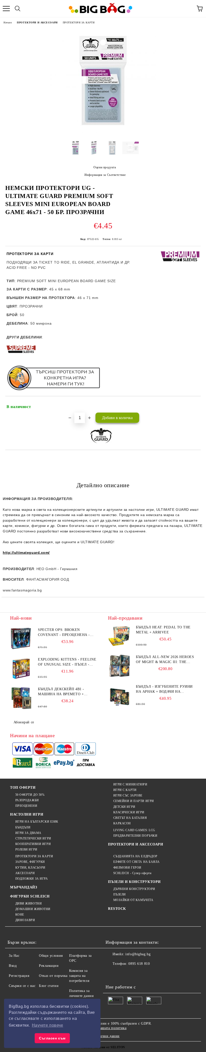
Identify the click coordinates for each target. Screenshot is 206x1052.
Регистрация (19, 976)
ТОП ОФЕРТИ (23, 787)
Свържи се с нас (22, 986)
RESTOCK (117, 909)
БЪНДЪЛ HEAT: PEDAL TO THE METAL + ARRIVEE (163, 629)
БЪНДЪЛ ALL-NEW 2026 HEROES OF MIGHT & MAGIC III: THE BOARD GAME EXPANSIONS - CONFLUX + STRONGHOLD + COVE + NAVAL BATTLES (165, 660)
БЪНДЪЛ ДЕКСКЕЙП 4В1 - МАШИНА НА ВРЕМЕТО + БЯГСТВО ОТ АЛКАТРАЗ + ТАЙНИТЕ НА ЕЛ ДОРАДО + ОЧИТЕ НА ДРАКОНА (62, 692)
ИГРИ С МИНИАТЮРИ (130, 784)
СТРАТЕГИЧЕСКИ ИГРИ (33, 838)
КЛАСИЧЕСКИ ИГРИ (128, 812)
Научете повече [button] (47, 1025)
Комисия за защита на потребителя (79, 976)
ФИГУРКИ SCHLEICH (30, 896)
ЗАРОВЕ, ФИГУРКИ (30, 862)
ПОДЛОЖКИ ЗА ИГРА (31, 878)
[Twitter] (123, 974)
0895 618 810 (139, 964)
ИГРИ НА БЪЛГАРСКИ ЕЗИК (36, 821)
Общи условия (51, 956)
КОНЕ (19, 914)
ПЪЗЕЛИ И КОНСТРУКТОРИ (134, 882)
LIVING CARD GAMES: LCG (134, 830)
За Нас (14, 956)
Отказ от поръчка (53, 976)
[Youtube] (145, 974)
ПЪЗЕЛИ (119, 894)
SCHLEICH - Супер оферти (132, 873)
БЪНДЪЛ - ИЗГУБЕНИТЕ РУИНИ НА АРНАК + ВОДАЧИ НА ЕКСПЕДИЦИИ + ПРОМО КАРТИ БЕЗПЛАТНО (164, 689)
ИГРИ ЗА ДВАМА (28, 833)
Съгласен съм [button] (52, 1038)
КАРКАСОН (122, 823)
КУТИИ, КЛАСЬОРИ (30, 867)
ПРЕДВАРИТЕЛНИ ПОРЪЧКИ (135, 835)
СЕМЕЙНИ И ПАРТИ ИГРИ (133, 801)
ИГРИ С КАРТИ (124, 790)
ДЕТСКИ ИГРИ (124, 807)
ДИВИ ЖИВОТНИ (28, 903)
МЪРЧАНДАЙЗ (23, 887)
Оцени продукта (104, 167)
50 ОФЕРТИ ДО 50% (30, 794)
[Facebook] (112, 974)
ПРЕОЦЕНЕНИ (26, 806)
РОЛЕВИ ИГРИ (26, 849)
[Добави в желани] (193, 405)
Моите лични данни (103, 1036)
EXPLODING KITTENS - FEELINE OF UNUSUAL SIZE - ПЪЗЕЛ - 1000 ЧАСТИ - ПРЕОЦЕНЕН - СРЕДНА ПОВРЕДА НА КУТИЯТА (67, 662)
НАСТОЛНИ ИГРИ (26, 814)
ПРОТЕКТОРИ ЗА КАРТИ (79, 22)
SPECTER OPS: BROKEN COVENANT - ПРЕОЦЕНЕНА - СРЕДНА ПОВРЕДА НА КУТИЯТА (67, 632)
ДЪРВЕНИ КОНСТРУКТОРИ (134, 889)
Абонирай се (24, 722)
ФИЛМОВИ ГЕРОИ (127, 867)
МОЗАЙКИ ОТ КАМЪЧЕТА (133, 900)
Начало (8, 22)
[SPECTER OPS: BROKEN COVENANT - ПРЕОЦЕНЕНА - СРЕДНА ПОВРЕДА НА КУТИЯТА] (21, 638)
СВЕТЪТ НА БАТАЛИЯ (130, 818)
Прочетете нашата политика (104, 1028)
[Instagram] (134, 974)
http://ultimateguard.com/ (26, 552)
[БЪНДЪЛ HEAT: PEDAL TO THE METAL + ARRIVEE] (119, 636)
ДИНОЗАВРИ (25, 920)
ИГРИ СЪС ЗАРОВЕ (127, 795)
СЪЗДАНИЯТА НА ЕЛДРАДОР (135, 856)
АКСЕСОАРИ (25, 873)
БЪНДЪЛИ (22, 827)
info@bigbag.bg (137, 954)
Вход (13, 966)
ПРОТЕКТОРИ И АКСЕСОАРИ (37, 22)
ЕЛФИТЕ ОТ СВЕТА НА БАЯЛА (136, 862)
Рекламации (49, 966)
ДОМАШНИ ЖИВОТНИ (32, 909)
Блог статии (49, 986)
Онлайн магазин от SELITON (103, 1047)
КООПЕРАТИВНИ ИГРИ (33, 844)
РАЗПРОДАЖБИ (27, 800)
